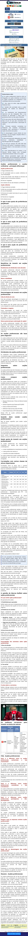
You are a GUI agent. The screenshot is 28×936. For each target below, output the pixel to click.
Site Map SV (10, 931)
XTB (21, 733)
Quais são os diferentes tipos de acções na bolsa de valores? (7, 926)
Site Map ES (18, 930)
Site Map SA (20, 931)
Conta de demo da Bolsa (14, 934)
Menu (7, 9)
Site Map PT (15, 931)
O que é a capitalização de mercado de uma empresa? (20, 926)
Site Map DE (23, 930)
